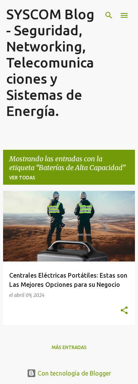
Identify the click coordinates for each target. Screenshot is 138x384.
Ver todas (22, 177)
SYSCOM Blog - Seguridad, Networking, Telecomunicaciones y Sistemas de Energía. (50, 62)
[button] (124, 311)
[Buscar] (108, 15)
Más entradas (69, 347)
